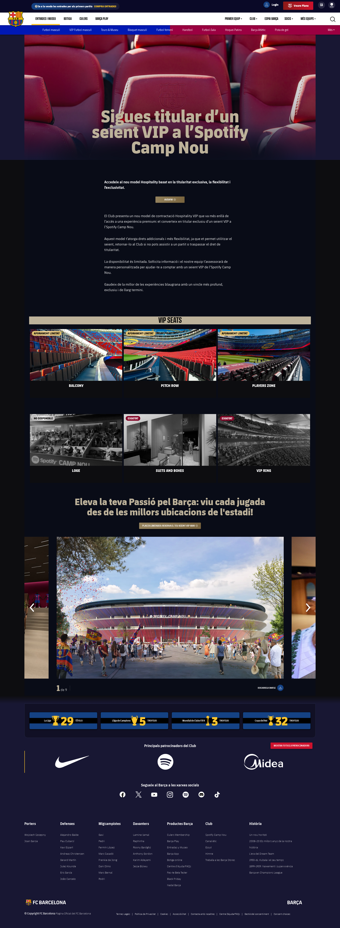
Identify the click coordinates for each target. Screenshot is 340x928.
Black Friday (174, 878)
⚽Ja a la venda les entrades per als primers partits (75, 6)
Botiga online (174, 860)
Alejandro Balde (69, 834)
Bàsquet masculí (137, 29)
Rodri (102, 878)
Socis (288, 19)
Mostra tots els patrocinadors (291, 745)
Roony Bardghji (142, 847)
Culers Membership (178, 834)
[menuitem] (331, 4)
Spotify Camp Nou (215, 834)
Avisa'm (174, 199)
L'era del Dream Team (261, 853)
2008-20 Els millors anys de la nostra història (270, 844)
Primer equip (232, 19)
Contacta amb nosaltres (203, 913)
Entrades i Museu (45, 19)
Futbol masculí (51, 29)
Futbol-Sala (209, 29)
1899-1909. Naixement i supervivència (271, 866)
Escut (208, 847)
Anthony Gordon (142, 853)
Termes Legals (123, 913)
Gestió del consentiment (257, 913)
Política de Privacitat (145, 913)
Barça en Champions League (265, 872)
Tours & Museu (109, 29)
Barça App (173, 853)
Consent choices (282, 913)
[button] (32, 608)
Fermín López (107, 847)
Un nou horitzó (258, 834)
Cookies (164, 913)
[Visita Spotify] (165, 762)
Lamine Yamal (141, 834)
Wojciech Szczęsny (35, 834)
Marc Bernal (105, 872)
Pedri (102, 841)
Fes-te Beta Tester (177, 872)
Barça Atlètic (258, 29)
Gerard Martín (68, 860)
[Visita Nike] (72, 762)
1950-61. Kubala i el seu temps (266, 860)
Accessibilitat (179, 913)
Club (252, 19)
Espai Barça (271, 19)
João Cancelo (68, 878)
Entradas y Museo (177, 847)
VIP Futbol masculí (80, 29)
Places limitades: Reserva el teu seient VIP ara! (171, 525)
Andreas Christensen (72, 853)
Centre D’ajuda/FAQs (229, 913)
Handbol (187, 29)
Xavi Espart (66, 847)
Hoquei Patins (233, 29)
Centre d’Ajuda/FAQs (179, 866)
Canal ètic (210, 841)
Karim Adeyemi (142, 860)
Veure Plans (301, 5)
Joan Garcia (31, 841)
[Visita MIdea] (263, 762)
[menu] (331, 5)
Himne (209, 853)
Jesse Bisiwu (140, 866)
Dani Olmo (105, 866)
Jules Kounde (68, 866)
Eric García (66, 872)
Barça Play (101, 19)
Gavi (101, 834)
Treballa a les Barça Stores (220, 860)
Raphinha (138, 841)
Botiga (68, 19)
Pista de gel (281, 29)
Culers (83, 19)
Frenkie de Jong (108, 860)
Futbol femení (164, 29)
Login (272, 5)
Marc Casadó (106, 853)
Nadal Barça (174, 885)
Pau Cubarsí (67, 841)
